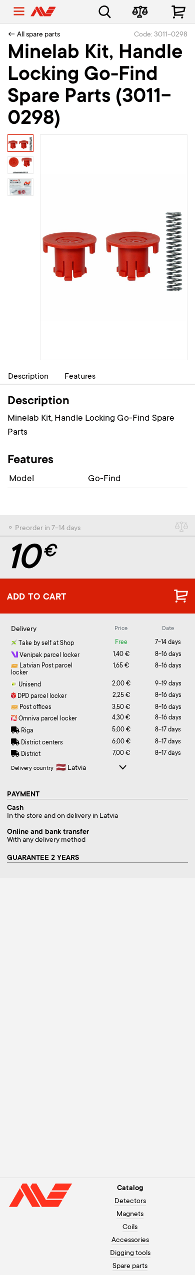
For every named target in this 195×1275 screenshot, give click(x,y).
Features (80, 376)
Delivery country (32, 768)
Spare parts (130, 1267)
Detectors (130, 1202)
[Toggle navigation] (19, 11)
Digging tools (130, 1254)
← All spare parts (34, 35)
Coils (130, 1228)
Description (28, 376)
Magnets (130, 1215)
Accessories (130, 1241)
